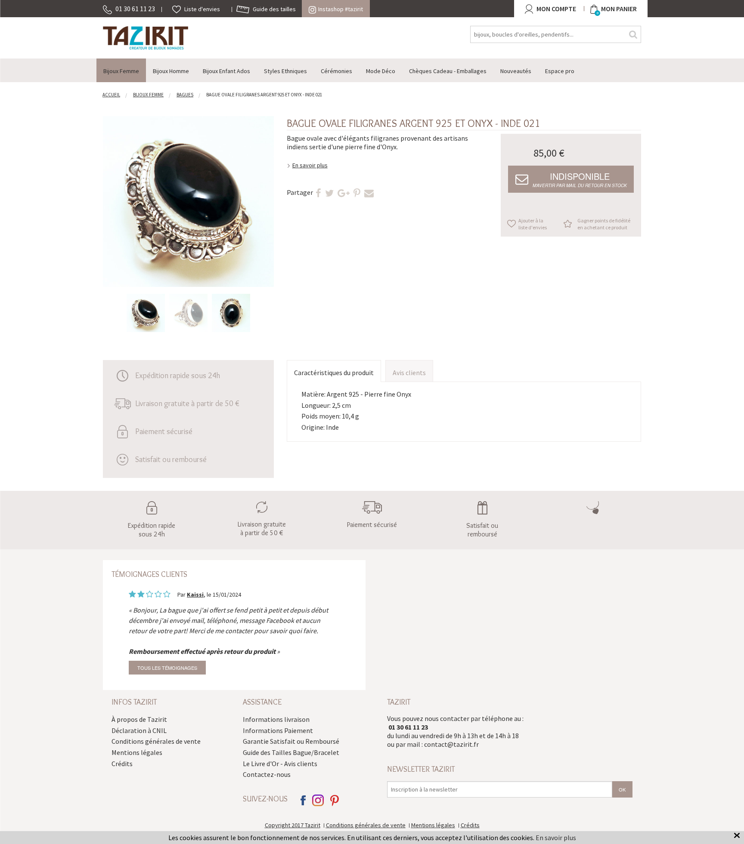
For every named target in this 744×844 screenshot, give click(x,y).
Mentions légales (137, 752)
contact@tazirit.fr (451, 744)
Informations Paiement (278, 730)
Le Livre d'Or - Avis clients (280, 763)
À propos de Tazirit (139, 719)
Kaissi (195, 594)
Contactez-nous (267, 774)
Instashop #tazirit (340, 9)
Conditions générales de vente (156, 741)
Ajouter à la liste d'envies (532, 224)
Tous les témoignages (167, 667)
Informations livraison (276, 719)
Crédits (122, 763)
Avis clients (409, 372)
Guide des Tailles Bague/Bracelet (291, 752)
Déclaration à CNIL (139, 730)
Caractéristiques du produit (334, 372)
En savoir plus (310, 165)
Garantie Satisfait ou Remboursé (291, 741)
